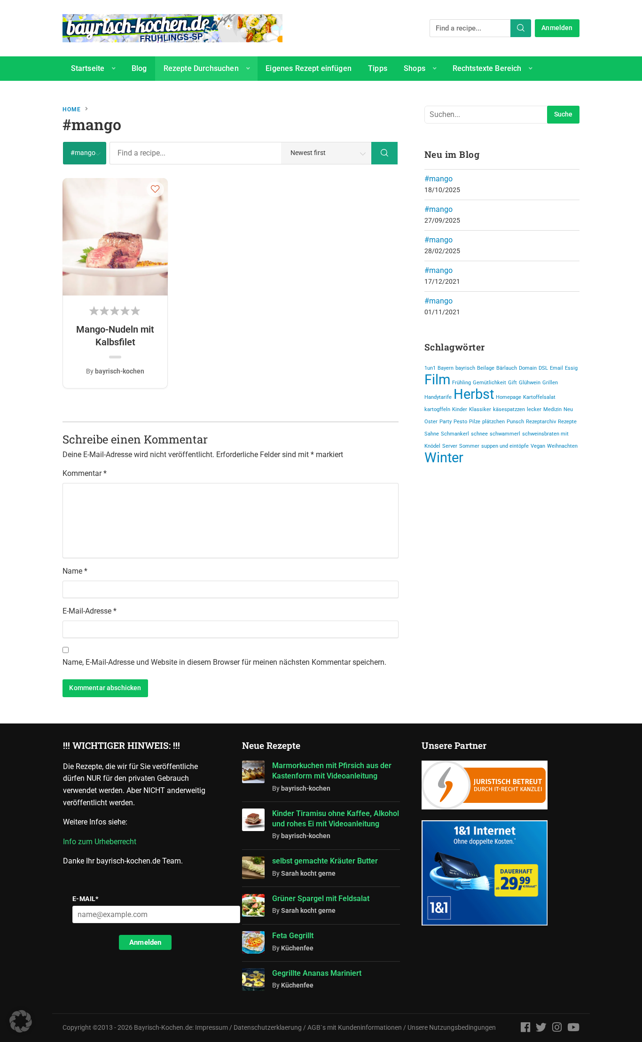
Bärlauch (506, 368)
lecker (534, 409)
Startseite (88, 68)
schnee (479, 434)
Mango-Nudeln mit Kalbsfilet (115, 335)
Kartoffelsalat (539, 397)
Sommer (469, 446)
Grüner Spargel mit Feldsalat (320, 898)
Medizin (552, 409)
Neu (568, 409)
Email (556, 368)
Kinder (459, 409)
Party (445, 422)
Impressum (211, 1028)
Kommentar (85, 473)
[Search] (520, 28)
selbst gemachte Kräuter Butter (325, 860)
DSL (543, 368)
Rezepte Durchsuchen (201, 68)
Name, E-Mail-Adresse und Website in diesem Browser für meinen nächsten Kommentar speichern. (224, 662)
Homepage (508, 397)
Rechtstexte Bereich (487, 68)
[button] (155, 189)
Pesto (460, 422)
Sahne (431, 434)
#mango (438, 178)
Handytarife (438, 397)
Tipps (377, 68)
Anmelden (556, 28)
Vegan (538, 446)
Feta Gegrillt (292, 935)
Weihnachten (562, 446)
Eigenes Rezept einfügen (309, 68)
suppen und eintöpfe (505, 446)
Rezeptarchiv (541, 422)
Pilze (474, 422)
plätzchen (493, 422)
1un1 (430, 368)
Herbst (474, 394)
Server (449, 446)
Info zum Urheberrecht (101, 841)
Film (437, 380)
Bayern (446, 368)
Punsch (515, 422)
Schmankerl (455, 434)
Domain (528, 368)
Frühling (461, 383)
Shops (414, 68)
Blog (139, 68)
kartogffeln (437, 409)
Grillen (550, 383)
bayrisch (465, 368)
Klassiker (480, 409)
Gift (512, 383)
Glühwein (529, 383)
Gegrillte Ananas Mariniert (316, 973)
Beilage (485, 368)
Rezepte (567, 422)
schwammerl (505, 434)
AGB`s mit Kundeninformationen (354, 1028)
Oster (431, 422)
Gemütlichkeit (489, 383)
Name (75, 571)
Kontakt (84, 92)
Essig (571, 368)
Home (72, 109)
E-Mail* (85, 898)
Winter (443, 458)
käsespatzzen (509, 409)
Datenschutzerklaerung (268, 1028)
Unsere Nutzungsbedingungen (451, 1028)
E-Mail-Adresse (90, 611)
